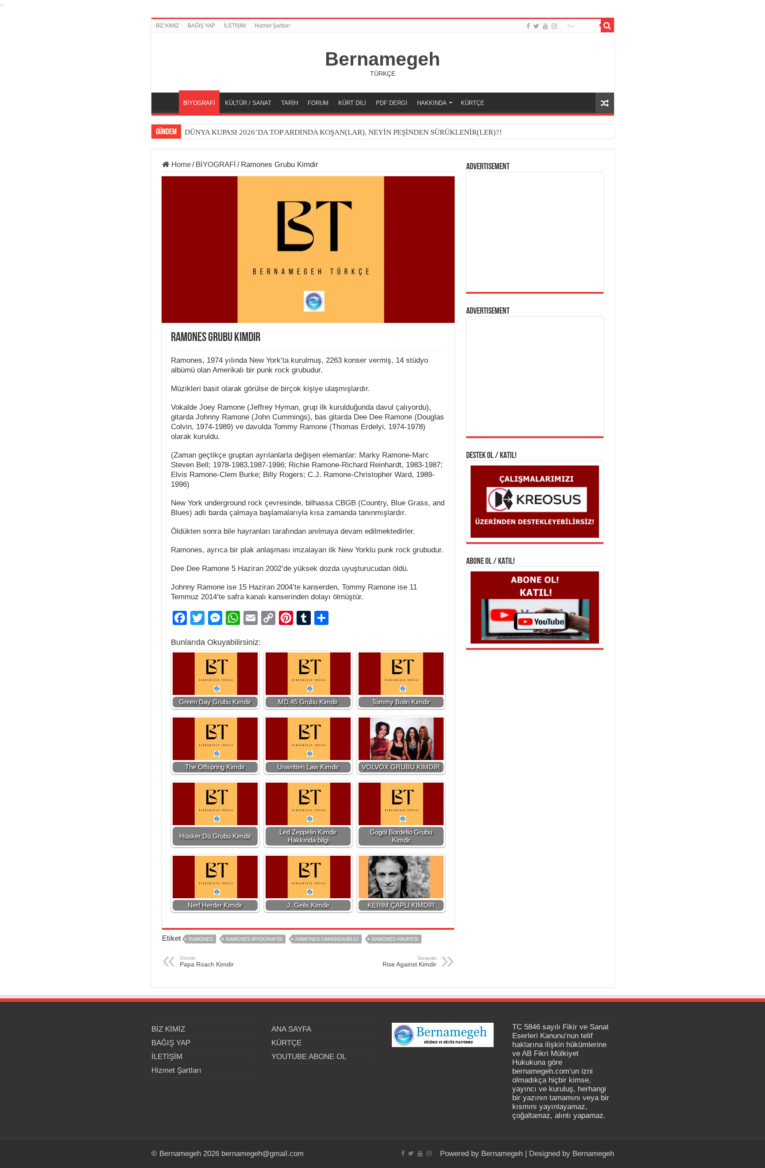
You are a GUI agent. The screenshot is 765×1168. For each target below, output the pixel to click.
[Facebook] (528, 26)
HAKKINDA (432, 103)
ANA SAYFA (167, 102)
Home (180, 164)
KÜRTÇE (472, 103)
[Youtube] (545, 26)
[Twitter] (536, 26)
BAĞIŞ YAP (201, 26)
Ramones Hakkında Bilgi (327, 939)
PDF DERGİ (391, 103)
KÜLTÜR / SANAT (248, 103)
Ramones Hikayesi (394, 939)
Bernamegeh (382, 59)
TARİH (289, 103)
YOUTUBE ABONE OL (308, 1056)
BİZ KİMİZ (167, 26)
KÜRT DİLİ (352, 103)
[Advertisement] (534, 232)
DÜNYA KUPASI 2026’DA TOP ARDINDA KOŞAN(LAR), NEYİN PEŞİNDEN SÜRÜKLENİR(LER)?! (343, 132)
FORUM (318, 103)
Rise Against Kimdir (409, 961)
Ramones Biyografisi (254, 939)
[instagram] (554, 26)
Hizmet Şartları (272, 26)
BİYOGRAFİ (199, 103)
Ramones (201, 939)
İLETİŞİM (235, 26)
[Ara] (607, 25)
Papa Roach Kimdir (207, 961)
